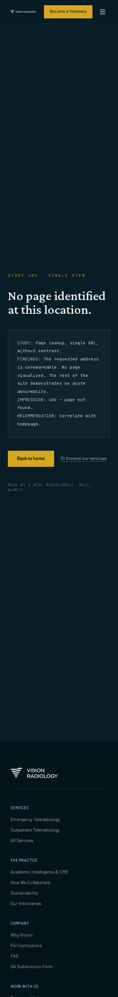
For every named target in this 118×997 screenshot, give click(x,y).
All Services (21, 840)
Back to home (31, 458)
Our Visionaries (25, 903)
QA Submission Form (31, 966)
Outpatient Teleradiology (34, 830)
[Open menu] (103, 12)
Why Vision (21, 935)
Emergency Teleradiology (35, 819)
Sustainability (24, 893)
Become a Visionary (68, 12)
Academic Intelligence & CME (39, 872)
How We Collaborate (30, 882)
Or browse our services (84, 458)
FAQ (14, 956)
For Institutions (26, 945)
